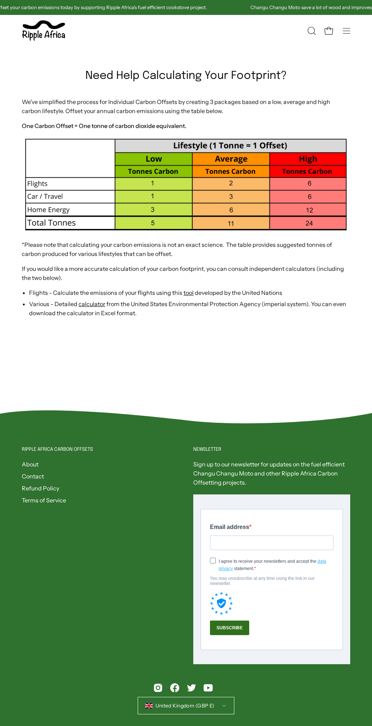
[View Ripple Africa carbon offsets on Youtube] (208, 687)
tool (188, 292)
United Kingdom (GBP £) (184, 705)
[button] (311, 31)
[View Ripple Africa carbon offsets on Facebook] (174, 687)
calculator (91, 304)
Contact (33, 476)
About (30, 464)
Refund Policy (40, 488)
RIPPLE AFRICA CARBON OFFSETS (57, 449)
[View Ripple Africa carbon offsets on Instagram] (158, 687)
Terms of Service (44, 500)
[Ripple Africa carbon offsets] (43, 31)
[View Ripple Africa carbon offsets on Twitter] (191, 687)
